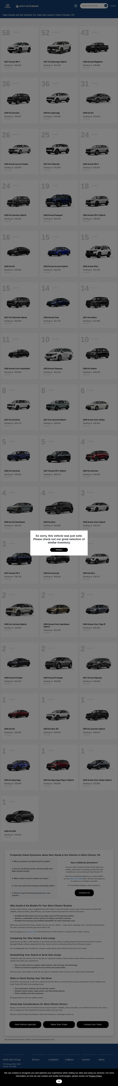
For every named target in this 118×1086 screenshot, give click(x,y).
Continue (59, 550)
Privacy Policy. (95, 1076)
